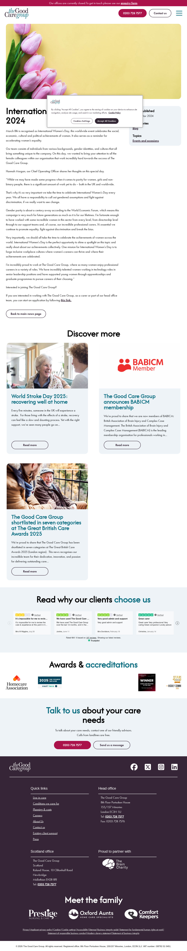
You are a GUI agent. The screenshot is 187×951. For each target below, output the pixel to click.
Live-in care (39, 797)
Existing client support (45, 833)
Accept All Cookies (106, 121)
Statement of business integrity (125, 933)
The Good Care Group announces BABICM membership (130, 401)
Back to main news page (26, 314)
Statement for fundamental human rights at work (141, 929)
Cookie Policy (115, 112)
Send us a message (112, 745)
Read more (30, 445)
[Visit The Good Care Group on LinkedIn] (174, 767)
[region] (95, 111)
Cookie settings (69, 929)
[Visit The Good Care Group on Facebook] (134, 767)
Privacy (26, 929)
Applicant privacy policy (41, 929)
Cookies (57, 929)
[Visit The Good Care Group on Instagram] (161, 767)
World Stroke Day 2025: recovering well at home (39, 399)
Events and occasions (146, 140)
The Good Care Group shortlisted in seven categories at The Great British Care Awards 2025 (46, 525)
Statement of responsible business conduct (67, 933)
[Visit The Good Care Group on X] (148, 767)
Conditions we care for (46, 803)
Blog (135, 128)
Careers (37, 815)
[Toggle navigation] (179, 13)
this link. (66, 300)
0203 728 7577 (132, 13)
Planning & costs (42, 809)
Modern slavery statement (99, 933)
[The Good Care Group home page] (16, 13)
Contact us (160, 13)
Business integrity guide (107, 929)
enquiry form (129, 3)
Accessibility (82, 929)
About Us (38, 821)
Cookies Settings (81, 121)
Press (36, 839)
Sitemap (92, 929)
